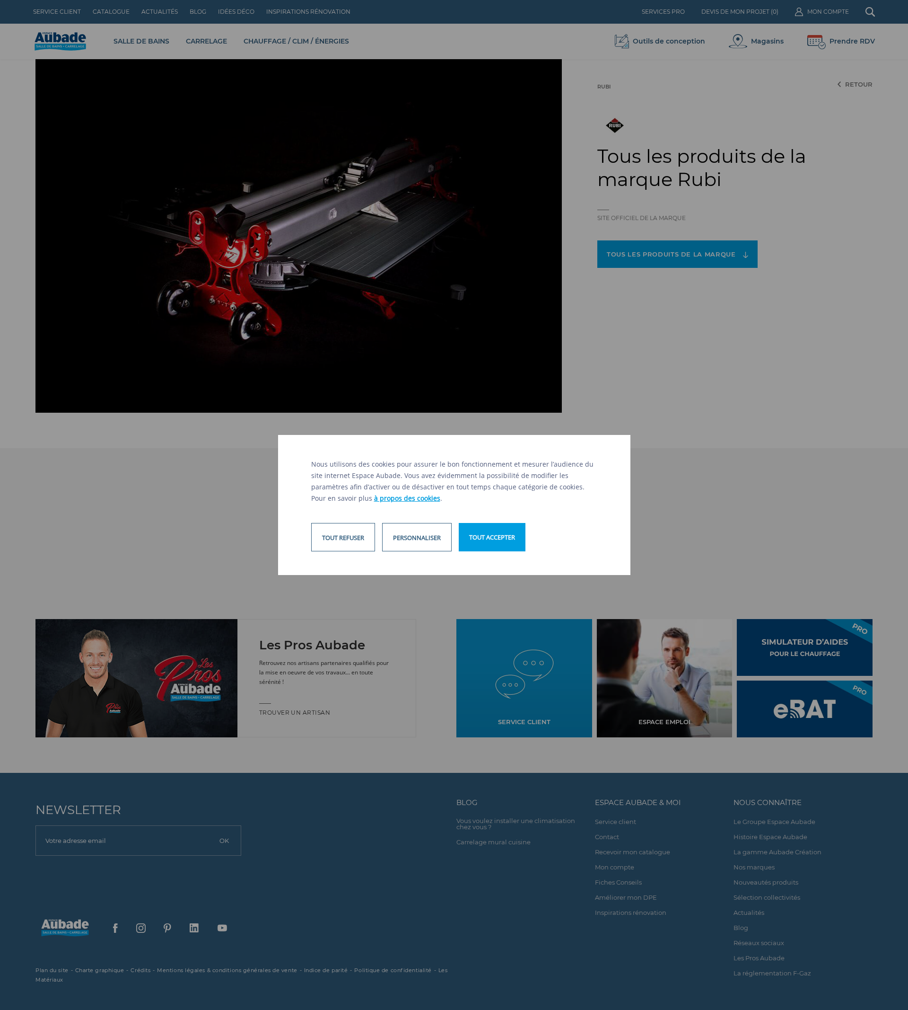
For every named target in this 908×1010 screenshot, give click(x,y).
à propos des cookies (407, 498)
